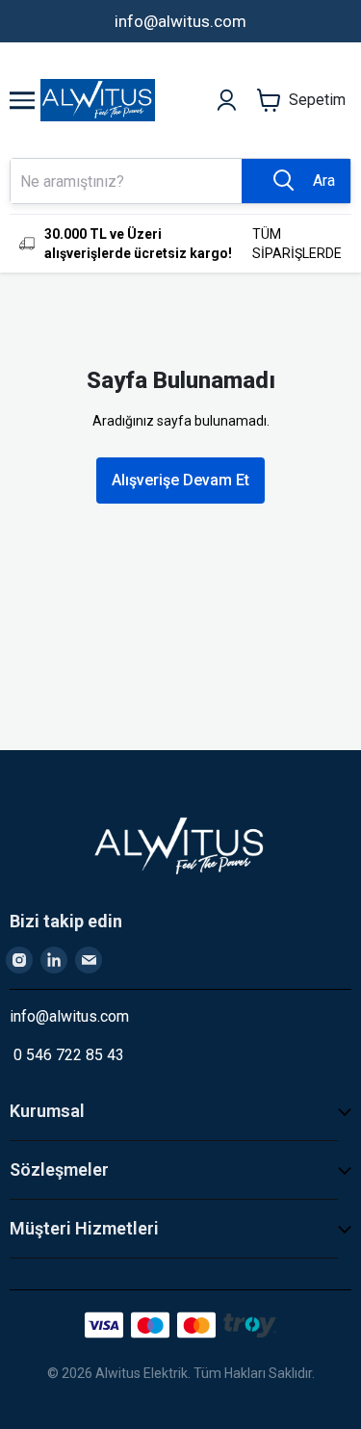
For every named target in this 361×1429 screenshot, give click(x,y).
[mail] (88, 960)
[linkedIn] (53, 960)
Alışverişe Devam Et (180, 480)
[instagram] (19, 960)
